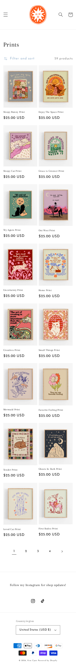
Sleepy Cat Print (12, 171)
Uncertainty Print (13, 290)
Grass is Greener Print (51, 171)
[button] (5, 15)
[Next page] (62, 551)
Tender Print (10, 469)
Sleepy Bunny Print (14, 112)
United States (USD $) (35, 629)
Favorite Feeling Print (51, 410)
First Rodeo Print (48, 528)
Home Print (45, 290)
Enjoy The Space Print (51, 112)
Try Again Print (12, 230)
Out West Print (47, 230)
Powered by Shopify (47, 660)
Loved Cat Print (12, 529)
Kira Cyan (32, 660)
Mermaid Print (11, 409)
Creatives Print (11, 350)
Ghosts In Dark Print (50, 469)
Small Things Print (49, 350)
